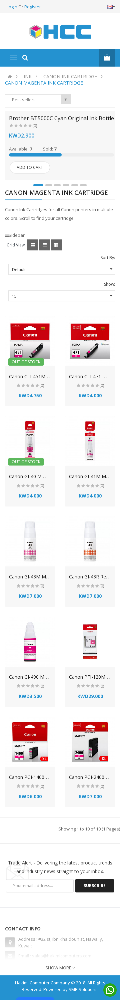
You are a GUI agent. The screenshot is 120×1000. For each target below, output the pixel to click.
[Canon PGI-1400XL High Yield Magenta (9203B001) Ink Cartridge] (30, 742)
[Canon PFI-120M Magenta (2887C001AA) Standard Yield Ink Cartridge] (90, 642)
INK (28, 76)
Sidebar (17, 235)
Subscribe (95, 885)
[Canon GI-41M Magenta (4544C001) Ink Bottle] (90, 441)
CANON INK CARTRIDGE (70, 76)
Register (32, 7)
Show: (109, 284)
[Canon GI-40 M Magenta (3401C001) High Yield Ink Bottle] (30, 441)
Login (12, 7)
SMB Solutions (83, 989)
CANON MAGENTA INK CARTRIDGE (44, 83)
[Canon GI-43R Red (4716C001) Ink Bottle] (90, 541)
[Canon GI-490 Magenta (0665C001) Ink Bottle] (30, 642)
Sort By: (108, 257)
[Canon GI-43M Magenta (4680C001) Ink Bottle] (30, 541)
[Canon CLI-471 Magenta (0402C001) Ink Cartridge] (90, 341)
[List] (44, 244)
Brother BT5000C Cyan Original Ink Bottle (61, 118)
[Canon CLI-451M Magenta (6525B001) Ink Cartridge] (30, 341)
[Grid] (32, 244)
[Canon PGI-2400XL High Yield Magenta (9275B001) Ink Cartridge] (90, 742)
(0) (34, 126)
